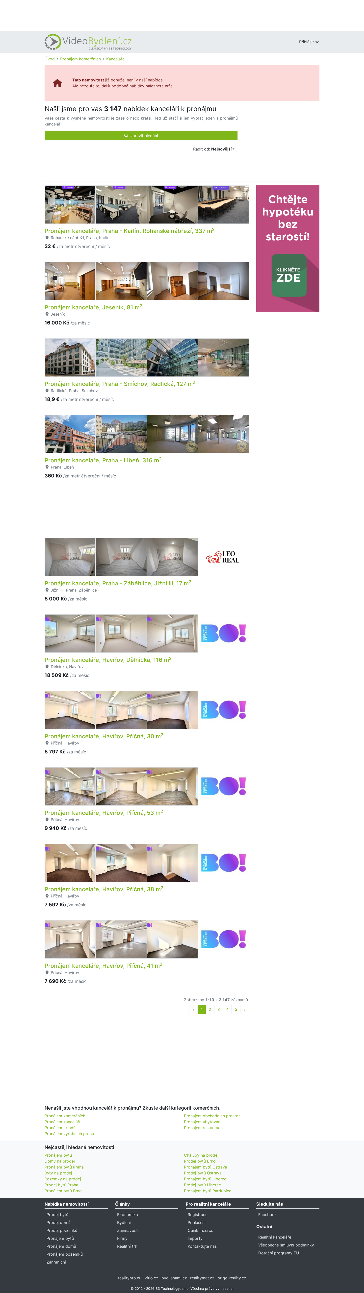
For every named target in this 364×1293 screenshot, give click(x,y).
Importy (195, 1238)
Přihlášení (197, 1222)
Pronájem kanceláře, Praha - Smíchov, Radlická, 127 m (120, 383)
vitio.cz (151, 1277)
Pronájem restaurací (202, 1127)
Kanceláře (115, 58)
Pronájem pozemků (65, 1254)
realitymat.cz (202, 1277)
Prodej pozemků (62, 1230)
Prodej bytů (57, 1214)
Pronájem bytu (58, 1155)
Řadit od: (212, 149)
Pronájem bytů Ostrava (205, 1167)
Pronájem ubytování (202, 1121)
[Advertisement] (182, 15)
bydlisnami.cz (174, 1277)
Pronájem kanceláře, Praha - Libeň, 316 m (103, 460)
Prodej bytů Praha (61, 1184)
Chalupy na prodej (201, 1155)
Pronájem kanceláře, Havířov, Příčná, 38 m (104, 889)
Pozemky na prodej (63, 1178)
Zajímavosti (128, 1230)
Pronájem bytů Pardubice (207, 1190)
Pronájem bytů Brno (63, 1190)
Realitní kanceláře (274, 1237)
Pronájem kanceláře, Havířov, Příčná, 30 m (104, 736)
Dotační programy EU (278, 1252)
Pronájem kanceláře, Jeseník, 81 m (93, 307)
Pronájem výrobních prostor (71, 1133)
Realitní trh (127, 1246)
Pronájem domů (61, 1246)
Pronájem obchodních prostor (212, 1115)
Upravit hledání (143, 135)
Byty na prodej (58, 1172)
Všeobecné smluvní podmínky (286, 1245)
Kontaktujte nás (202, 1246)
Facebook (267, 1214)
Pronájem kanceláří (62, 1121)
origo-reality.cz (232, 1277)
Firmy (122, 1238)
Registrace (198, 1214)
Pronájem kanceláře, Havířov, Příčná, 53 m (104, 812)
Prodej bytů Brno (200, 1161)
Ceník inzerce (200, 1230)
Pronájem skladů (60, 1127)
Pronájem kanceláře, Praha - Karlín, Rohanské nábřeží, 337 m (130, 230)
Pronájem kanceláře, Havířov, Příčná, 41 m (103, 965)
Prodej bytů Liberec (202, 1184)
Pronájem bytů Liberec (205, 1178)
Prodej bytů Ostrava (203, 1172)
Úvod (50, 58)
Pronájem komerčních (80, 58)
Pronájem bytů (60, 1238)
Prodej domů (59, 1222)
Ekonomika (127, 1214)
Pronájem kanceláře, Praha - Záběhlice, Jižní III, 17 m (118, 583)
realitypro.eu (129, 1277)
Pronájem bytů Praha (64, 1167)
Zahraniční (56, 1262)
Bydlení (124, 1222)
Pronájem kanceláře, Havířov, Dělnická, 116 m (108, 659)
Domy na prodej (60, 1161)
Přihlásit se (309, 41)
